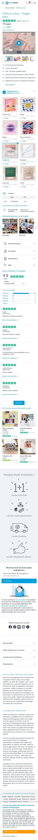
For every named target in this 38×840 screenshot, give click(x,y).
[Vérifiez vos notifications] (32, 2)
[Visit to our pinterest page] (15, 627)
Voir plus (18, 403)
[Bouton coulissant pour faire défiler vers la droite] (33, 58)
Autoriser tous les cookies (10, 831)
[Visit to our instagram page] (23, 627)
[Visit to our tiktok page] (28, 627)
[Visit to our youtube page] (19, 627)
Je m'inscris (7, 581)
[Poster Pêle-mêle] (28, 446)
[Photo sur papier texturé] (10, 419)
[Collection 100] (10, 446)
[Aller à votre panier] (34, 2)
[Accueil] (2, 8)
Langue (6, 281)
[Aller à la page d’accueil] (12, 2)
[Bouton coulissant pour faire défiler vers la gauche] (5, 58)
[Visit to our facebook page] (10, 627)
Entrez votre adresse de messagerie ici (15, 573)
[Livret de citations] (28, 419)
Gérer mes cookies (9, 836)
